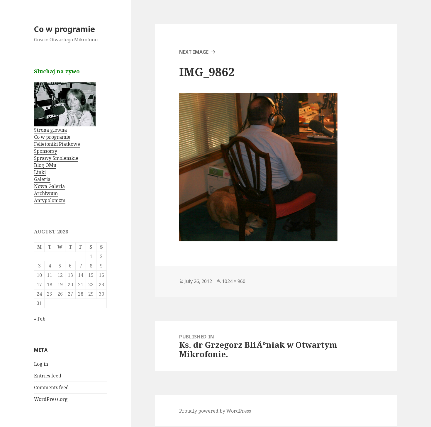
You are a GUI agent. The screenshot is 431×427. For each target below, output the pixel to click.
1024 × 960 (233, 281)
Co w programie (64, 28)
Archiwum (46, 193)
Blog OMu (45, 165)
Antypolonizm (49, 200)
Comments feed (51, 387)
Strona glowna (50, 130)
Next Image (193, 52)
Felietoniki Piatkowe (57, 144)
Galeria (42, 179)
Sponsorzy (45, 151)
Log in (41, 364)
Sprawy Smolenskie (56, 158)
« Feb (39, 319)
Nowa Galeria (49, 186)
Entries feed (47, 375)
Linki (40, 172)
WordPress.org (51, 399)
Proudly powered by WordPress (215, 411)
